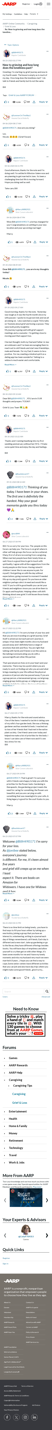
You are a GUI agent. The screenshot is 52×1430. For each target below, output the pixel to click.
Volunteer (7, 1312)
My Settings (7, 14)
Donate (6, 1307)
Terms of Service (27, 1386)
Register (6, 1258)
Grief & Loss (19, 1102)
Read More (9, 364)
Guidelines (18, 14)
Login (36, 4)
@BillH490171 (10, 127)
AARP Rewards (18, 1065)
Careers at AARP (32, 1327)
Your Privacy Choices (11, 1410)
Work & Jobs (16, 1162)
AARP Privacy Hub (10, 1386)
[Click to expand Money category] (6, 1133)
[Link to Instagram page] (25, 1417)
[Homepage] (9, 4)
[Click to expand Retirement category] (6, 1141)
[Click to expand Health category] (6, 1119)
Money (13, 1133)
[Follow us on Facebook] (7, 1417)
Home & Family (18, 1126)
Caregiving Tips (22, 1085)
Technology (16, 1147)
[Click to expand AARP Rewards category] (6, 1065)
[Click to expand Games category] (6, 1058)
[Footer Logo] (26, 1281)
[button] (47, 51)
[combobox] (26, 991)
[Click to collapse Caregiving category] (6, 1080)
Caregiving (32, 23)
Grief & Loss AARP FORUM (21, 95)
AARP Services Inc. (32, 1342)
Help (26, 14)
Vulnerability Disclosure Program (15, 1405)
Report (34, 102)
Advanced (46, 997)
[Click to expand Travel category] (6, 1155)
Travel (13, 1155)
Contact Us (30, 1302)
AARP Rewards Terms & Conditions (16, 1396)
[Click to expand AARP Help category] (6, 1073)
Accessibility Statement (12, 1391)
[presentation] (5, 1199)
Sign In (5, 1263)
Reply (42, 101)
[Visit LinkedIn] (34, 1417)
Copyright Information (12, 1400)
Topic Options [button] (13, 45)
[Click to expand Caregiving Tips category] (10, 1086)
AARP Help (15, 1072)
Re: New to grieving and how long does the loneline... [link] (24, 30)
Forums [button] (33, 14)
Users (5, 997)
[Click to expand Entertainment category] (6, 1112)
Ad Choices (36, 1405)
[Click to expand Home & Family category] (6, 1126)
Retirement (16, 1140)
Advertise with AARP (33, 1322)
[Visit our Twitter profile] (16, 1417)
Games (13, 1058)
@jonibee (13, 850)
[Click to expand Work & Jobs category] (6, 1163)
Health (13, 1118)
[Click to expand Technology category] (6, 1148)
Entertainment (18, 1111)
